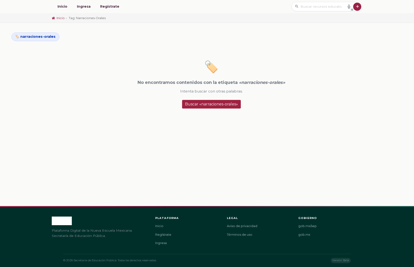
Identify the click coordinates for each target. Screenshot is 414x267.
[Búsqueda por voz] (349, 6)
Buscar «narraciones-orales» (211, 104)
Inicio (62, 6)
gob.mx (304, 234)
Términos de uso (239, 234)
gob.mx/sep (307, 226)
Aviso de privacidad (242, 226)
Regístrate (109, 6)
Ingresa (84, 6)
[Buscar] (357, 7)
